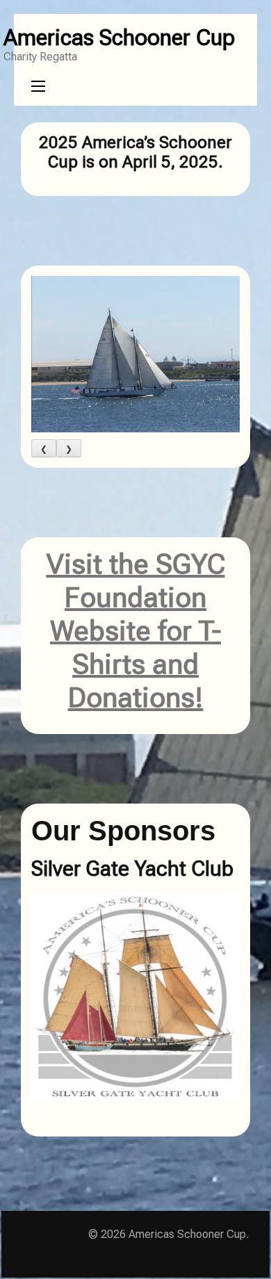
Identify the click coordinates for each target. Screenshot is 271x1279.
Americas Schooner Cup (119, 37)
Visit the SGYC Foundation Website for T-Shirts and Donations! (136, 631)
